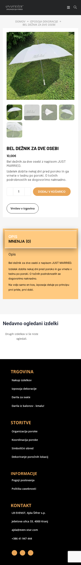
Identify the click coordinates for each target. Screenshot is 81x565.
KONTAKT (21, 505)
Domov (20, 21)
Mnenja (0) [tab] (19, 241)
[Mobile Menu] (67, 7)
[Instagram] (22, 553)
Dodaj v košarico (52, 191)
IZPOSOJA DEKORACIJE (44, 21)
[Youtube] (30, 553)
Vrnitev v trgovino (23, 208)
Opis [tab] (12, 237)
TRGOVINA (22, 372)
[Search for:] (74, 7)
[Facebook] (14, 553)
